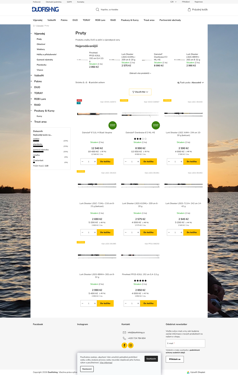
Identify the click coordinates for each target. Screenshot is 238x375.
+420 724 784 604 (137, 338)
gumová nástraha (40, 149)
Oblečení (41, 44)
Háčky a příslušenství (46, 54)
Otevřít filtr (140, 92)
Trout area (40, 121)
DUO (37, 87)
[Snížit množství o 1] (82, 161)
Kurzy (39, 116)
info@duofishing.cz (136, 332)
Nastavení (87, 369)
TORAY (38, 93)
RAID (37, 105)
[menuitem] (37, 20)
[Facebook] (124, 345)
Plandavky (41, 64)
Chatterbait (38, 160)
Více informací (106, 362)
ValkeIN (39, 75)
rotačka (36, 155)
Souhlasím (151, 358)
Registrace (199, 2)
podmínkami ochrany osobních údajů (183, 351)
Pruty (39, 39)
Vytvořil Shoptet (197, 372)
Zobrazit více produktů (139, 73)
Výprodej (39, 33)
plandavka (37, 144)
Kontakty (80, 2)
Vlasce (40, 70)
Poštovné (36, 2)
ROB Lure (40, 99)
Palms (38, 81)
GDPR (69, 2)
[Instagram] (131, 345)
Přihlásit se (174, 359)
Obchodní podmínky (53, 2)
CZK (172, 2)
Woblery (41, 49)
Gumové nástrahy (45, 59)
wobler (36, 138)
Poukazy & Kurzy (44, 110)
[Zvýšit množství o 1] (95, 161)
